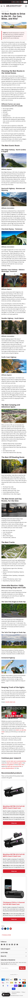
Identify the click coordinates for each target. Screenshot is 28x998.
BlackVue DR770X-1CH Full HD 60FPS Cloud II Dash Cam (14, 807)
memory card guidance (7, 764)
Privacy (23, 992)
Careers (8, 992)
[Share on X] (5, 929)
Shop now (14, 823)
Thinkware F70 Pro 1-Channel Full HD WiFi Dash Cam (14, 903)
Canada (13, 974)
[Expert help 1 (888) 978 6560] (13, 2)
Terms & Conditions (16, 992)
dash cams (21, 764)
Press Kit (3, 992)
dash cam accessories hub (14, 766)
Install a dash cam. (10, 702)
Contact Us (14, 993)
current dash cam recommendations (16, 761)
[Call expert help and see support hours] (13, 2)
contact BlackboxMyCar (8, 768)
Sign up (22, 968)
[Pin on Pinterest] (11, 929)
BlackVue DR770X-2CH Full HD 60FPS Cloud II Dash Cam (14, 855)
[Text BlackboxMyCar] (17, 2)
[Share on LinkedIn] (8, 929)
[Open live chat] (25, 2)
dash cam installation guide (14, 763)
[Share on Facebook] (2, 929)
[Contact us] (21, 2)
